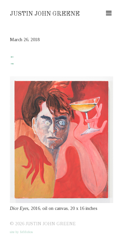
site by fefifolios (21, 232)
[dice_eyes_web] (61, 201)
